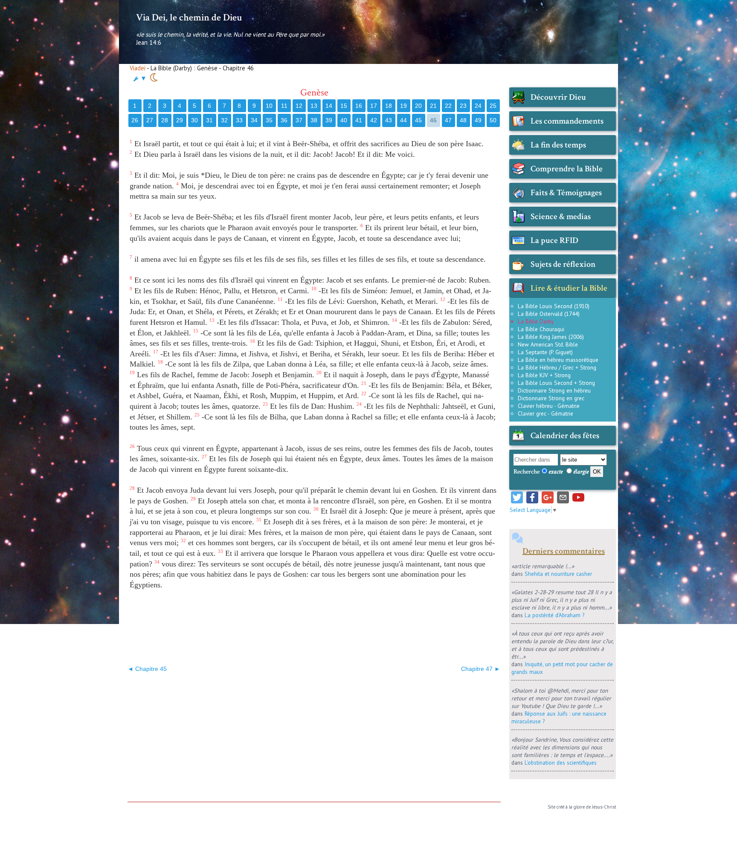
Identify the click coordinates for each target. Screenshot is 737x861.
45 (418, 120)
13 (313, 105)
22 (448, 105)
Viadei (137, 68)
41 (358, 120)
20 (418, 105)
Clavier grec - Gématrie (545, 413)
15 (343, 105)
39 (328, 120)
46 (433, 120)
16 (358, 105)
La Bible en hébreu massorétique (558, 360)
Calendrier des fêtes (565, 435)
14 (328, 105)
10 (269, 105)
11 (284, 105)
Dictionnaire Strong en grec (551, 398)
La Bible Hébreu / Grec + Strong (557, 367)
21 (433, 105)
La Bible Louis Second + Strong (556, 383)
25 (493, 105)
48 (463, 120)
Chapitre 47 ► (480, 668)
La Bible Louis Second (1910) (553, 306)
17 (373, 105)
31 (209, 120)
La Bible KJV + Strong (544, 375)
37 (299, 120)
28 (164, 120)
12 (299, 105)
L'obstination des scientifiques (561, 762)
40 (343, 120)
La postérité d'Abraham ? (554, 615)
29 (179, 120)
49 (478, 120)
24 (478, 105)
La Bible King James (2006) (551, 337)
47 (448, 120)
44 (403, 120)
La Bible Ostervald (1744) (549, 314)
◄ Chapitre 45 (147, 668)
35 (269, 120)
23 (463, 105)
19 (403, 105)
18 (388, 105)
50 (493, 120)
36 (284, 120)
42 (373, 120)
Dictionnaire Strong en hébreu (554, 390)
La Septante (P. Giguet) (545, 352)
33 (239, 120)
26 (134, 120)
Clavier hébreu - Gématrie (549, 406)
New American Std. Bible (548, 344)
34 (254, 120)
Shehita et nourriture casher (558, 574)
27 (149, 120)
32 (224, 120)
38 (313, 120)
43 (388, 120)
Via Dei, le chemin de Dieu (189, 17)
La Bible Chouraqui (541, 329)
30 (194, 120)
